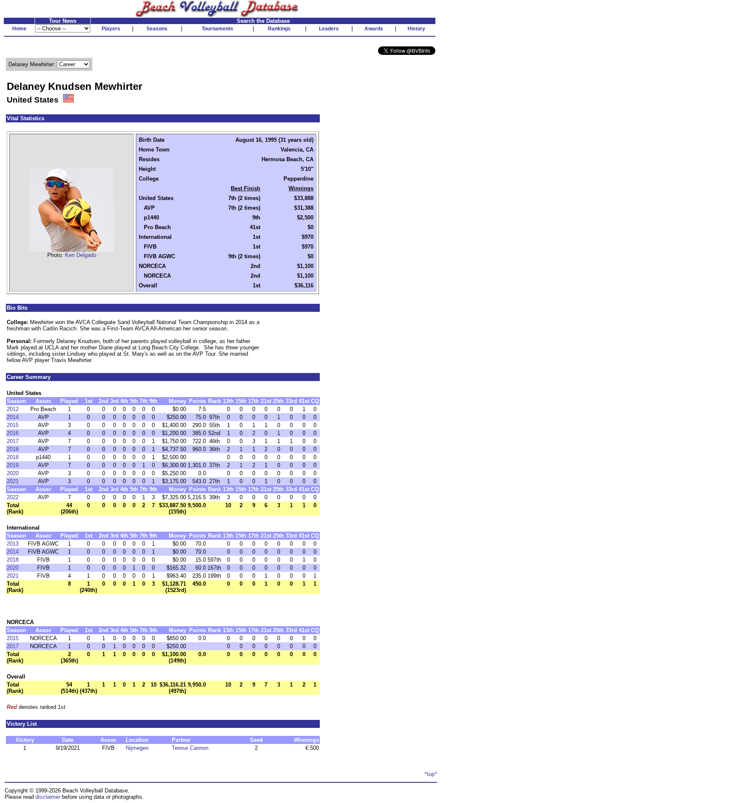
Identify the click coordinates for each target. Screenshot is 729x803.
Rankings (279, 29)
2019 (13, 465)
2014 (13, 417)
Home (19, 29)
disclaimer (47, 797)
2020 (13, 473)
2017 (13, 441)
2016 (13, 433)
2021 (13, 481)
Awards (373, 29)
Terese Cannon (190, 748)
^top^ (430, 774)
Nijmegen (137, 748)
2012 (13, 409)
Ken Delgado (80, 255)
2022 (13, 497)
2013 (13, 544)
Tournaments (217, 29)
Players (111, 29)
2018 (13, 449)
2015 (13, 425)
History (416, 29)
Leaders (329, 29)
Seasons (156, 29)
